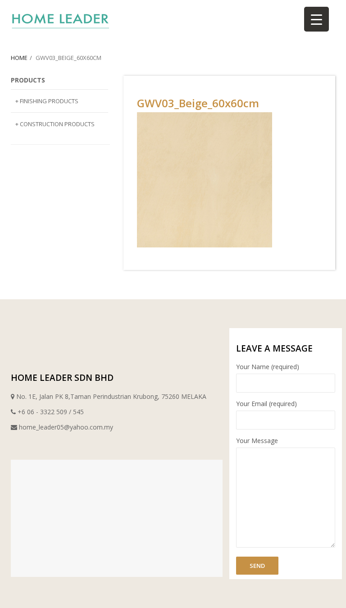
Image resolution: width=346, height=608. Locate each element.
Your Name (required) (267, 366)
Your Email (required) (266, 403)
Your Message (257, 440)
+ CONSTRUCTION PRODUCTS (55, 124)
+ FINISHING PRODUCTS (46, 101)
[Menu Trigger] (316, 19)
